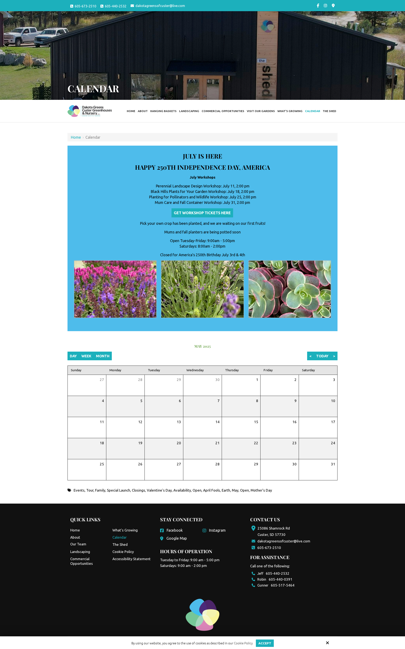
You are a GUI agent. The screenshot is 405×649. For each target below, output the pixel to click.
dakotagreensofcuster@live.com (160, 6)
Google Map (176, 538)
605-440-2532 (115, 6)
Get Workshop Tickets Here (202, 213)
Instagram (217, 530)
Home (76, 137)
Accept (264, 643)
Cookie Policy (243, 643)
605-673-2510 (85, 6)
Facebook (174, 530)
